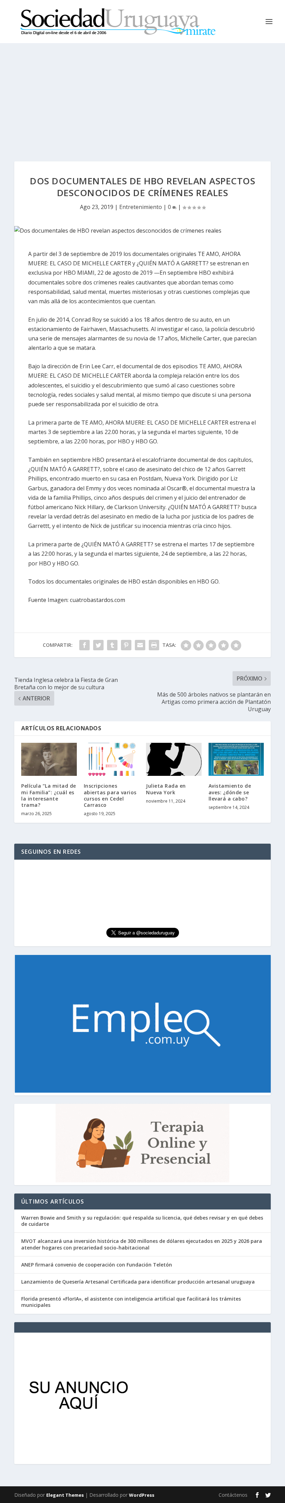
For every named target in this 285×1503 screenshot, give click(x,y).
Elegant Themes (65, 1495)
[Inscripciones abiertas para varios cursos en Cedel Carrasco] (111, 759)
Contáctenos (233, 1495)
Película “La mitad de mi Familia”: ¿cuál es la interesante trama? (48, 795)
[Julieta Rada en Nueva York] (174, 759)
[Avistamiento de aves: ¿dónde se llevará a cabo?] (236, 759)
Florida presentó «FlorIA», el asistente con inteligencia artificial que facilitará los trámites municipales (131, 1301)
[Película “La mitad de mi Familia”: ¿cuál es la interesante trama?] (49, 759)
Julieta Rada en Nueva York (166, 788)
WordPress (141, 1495)
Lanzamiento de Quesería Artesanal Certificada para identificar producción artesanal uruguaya (138, 1281)
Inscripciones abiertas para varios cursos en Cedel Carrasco (110, 795)
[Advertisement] (142, 95)
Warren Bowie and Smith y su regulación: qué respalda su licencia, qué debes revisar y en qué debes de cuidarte (142, 1220)
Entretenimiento (140, 207)
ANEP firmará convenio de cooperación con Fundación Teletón (96, 1264)
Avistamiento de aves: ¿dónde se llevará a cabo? (230, 792)
